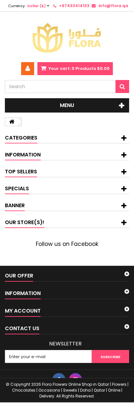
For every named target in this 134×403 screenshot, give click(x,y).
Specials (17, 188)
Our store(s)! (24, 222)
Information (23, 154)
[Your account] (27, 68)
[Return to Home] (12, 122)
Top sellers (21, 171)
